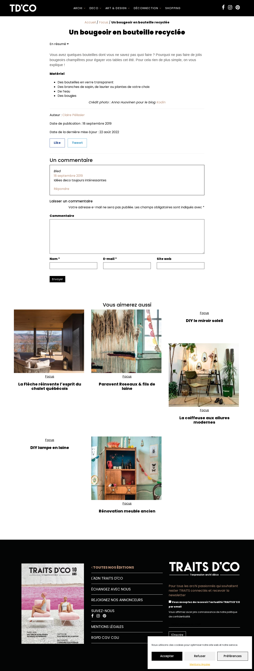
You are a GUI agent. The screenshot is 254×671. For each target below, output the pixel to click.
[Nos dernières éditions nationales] (49, 602)
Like (57, 142)
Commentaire (62, 216)
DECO (94, 8)
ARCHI (78, 8)
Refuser (200, 656)
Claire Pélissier (73, 115)
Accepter (167, 656)
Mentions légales (200, 664)
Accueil (90, 22)
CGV (106, 637)
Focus (103, 22)
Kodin (161, 102)
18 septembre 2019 (68, 175)
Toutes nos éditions (113, 567)
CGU (115, 637)
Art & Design (116, 8)
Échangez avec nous (111, 589)
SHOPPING (173, 8)
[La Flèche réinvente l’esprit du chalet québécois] (49, 341)
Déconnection (146, 8)
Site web (164, 259)
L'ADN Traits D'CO (107, 578)
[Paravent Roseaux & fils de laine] (127, 341)
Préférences (233, 656)
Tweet (77, 142)
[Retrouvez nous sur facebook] (223, 7)
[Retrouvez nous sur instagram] (230, 7)
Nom (55, 259)
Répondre (61, 188)
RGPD (96, 637)
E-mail (110, 259)
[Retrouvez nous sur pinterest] (238, 7)
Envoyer (57, 279)
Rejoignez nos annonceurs (117, 599)
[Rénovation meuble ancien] (127, 468)
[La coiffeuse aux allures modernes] (204, 375)
